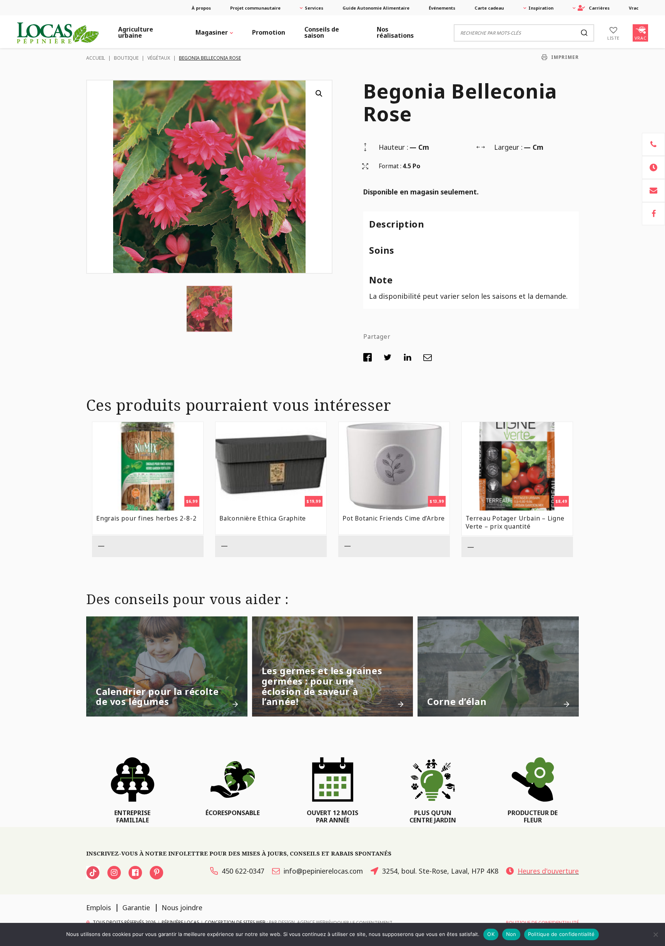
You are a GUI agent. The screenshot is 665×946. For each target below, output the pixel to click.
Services (314, 8)
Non (511, 934)
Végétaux (158, 58)
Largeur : (508, 147)
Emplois (98, 907)
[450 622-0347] (653, 144)
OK (491, 934)
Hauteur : (393, 147)
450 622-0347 (243, 871)
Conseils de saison (321, 32)
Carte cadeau (489, 8)
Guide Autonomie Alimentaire (376, 8)
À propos (201, 8)
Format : (390, 166)
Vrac (633, 8)
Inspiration (540, 8)
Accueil (95, 58)
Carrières (599, 8)
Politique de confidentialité (561, 934)
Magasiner (211, 32)
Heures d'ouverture (548, 871)
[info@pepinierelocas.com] (653, 190)
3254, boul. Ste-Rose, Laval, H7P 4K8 (440, 871)
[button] (319, 93)
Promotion (268, 32)
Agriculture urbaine (135, 32)
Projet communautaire (255, 8)
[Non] (655, 934)
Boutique (126, 58)
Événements (442, 8)
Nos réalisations (395, 32)
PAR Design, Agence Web (297, 922)
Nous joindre (182, 907)
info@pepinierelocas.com (323, 871)
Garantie (136, 907)
